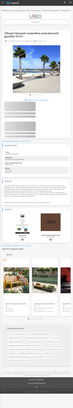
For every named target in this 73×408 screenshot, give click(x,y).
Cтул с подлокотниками (32, 342)
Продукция (35, 22)
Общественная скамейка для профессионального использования (27, 349)
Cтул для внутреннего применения (38, 334)
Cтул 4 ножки (55, 338)
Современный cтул (19, 334)
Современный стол (14, 338)
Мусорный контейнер (55, 349)
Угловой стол (12, 353)
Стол (52, 334)
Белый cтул (50, 357)
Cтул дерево (45, 353)
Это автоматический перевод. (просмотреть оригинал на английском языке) (27, 202)
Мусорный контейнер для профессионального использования (26, 357)
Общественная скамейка (16, 342)
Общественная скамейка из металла (19, 361)
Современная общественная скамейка (20, 345)
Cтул (10, 334)
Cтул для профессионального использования (35, 338)
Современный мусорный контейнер (29, 353)
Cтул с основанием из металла (51, 342)
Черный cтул (37, 345)
